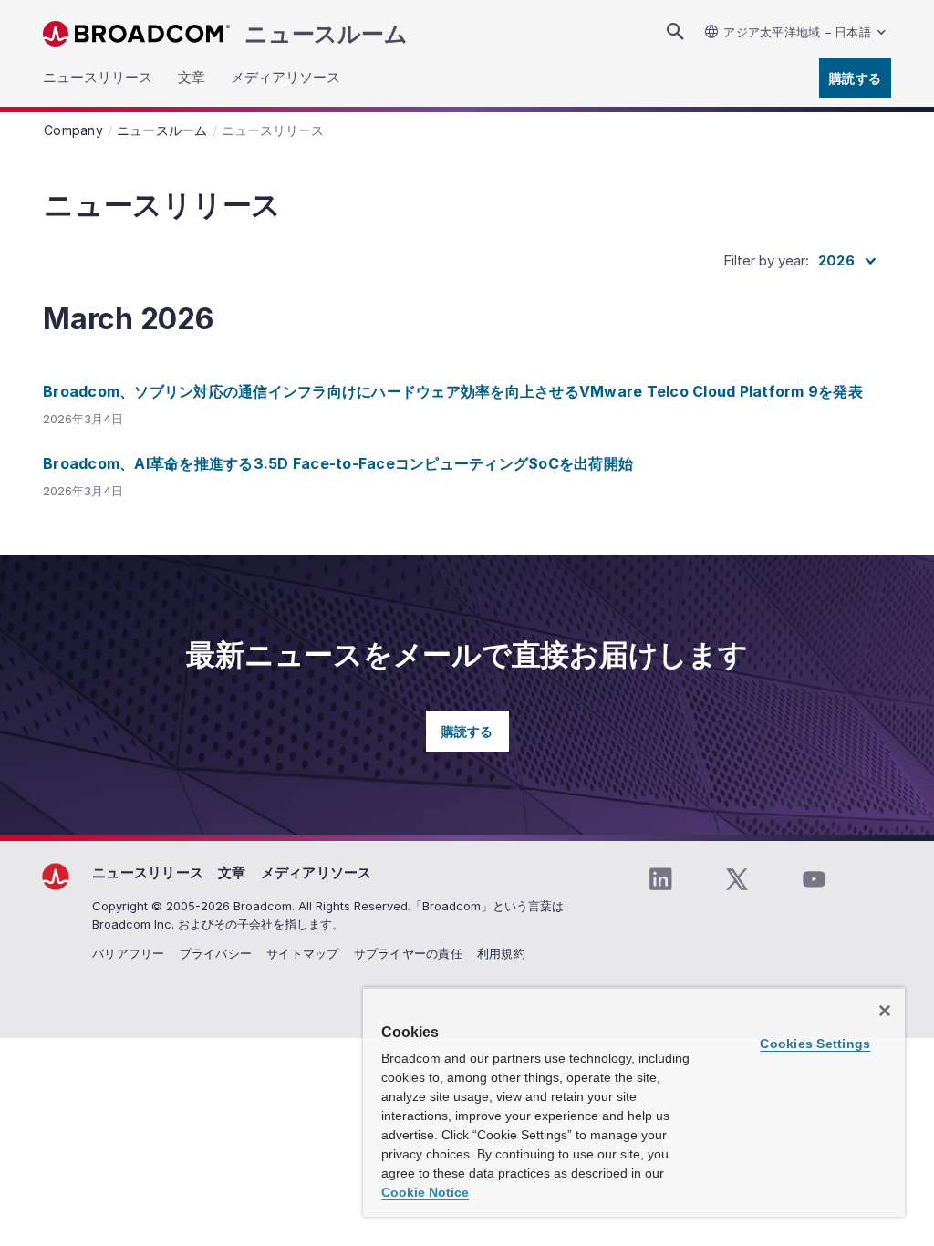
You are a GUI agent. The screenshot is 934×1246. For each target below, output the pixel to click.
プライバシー (216, 953)
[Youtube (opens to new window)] (813, 879)
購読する (855, 78)
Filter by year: (766, 260)
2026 (836, 260)
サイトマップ (302, 953)
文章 (232, 872)
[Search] (674, 31)
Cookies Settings (815, 1043)
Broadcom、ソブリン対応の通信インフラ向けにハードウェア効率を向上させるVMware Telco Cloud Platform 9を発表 (453, 391)
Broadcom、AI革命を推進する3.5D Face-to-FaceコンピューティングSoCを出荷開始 (338, 463)
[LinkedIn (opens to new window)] (660, 879)
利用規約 (501, 953)
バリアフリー (128, 953)
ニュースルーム (325, 33)
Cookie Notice (425, 1192)
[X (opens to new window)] (737, 879)
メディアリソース (316, 872)
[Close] (884, 1010)
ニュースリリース (147, 872)
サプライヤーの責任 (408, 953)
